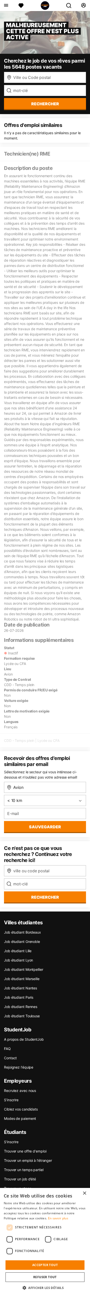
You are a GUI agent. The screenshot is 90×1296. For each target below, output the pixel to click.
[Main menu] (6, 5)
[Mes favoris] (21, 5)
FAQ (7, 1048)
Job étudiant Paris (18, 997)
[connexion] (83, 5)
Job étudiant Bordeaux (22, 932)
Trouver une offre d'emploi (25, 1151)
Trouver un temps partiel (24, 1170)
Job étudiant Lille (18, 951)
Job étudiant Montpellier (23, 969)
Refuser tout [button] (45, 1277)
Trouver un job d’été (20, 1179)
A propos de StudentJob (24, 1039)
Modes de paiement (20, 1118)
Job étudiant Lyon (18, 960)
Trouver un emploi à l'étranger (28, 1160)
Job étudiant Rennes (20, 1006)
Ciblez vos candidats (21, 1109)
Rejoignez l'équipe (18, 1067)
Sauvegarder (45, 826)
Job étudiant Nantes (20, 988)
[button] (45, 1287)
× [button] (84, 1193)
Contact (10, 1058)
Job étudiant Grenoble (22, 941)
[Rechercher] (71, 5)
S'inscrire (11, 1142)
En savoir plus (58, 1218)
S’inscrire (11, 1100)
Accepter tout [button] (45, 1265)
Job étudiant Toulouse (22, 1016)
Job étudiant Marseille (22, 979)
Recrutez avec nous (20, 1090)
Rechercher (45, 897)
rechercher (45, 103)
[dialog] (45, 1242)
